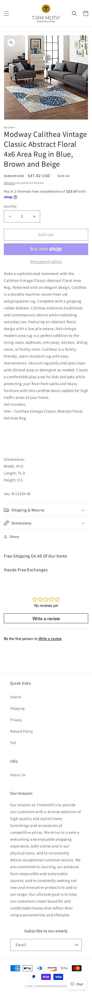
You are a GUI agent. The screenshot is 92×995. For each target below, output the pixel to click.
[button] (6, 13)
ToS (13, 742)
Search (15, 697)
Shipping (9, 182)
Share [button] (14, 536)
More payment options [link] (46, 261)
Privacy (16, 720)
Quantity (10, 206)
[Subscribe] (76, 945)
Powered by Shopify (56, 986)
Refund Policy (21, 731)
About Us (18, 775)
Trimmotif (39, 986)
